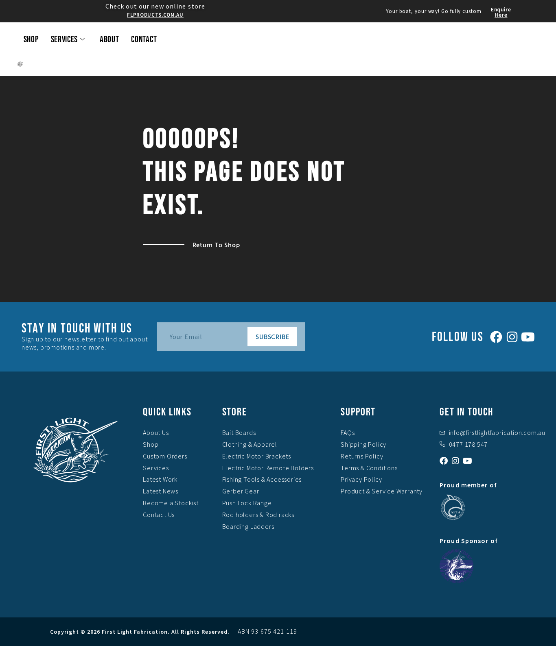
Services (64, 39)
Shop (31, 39)
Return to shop (216, 245)
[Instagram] (512, 337)
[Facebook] (496, 337)
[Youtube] (528, 337)
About (109, 39)
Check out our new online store (155, 6)
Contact (144, 39)
